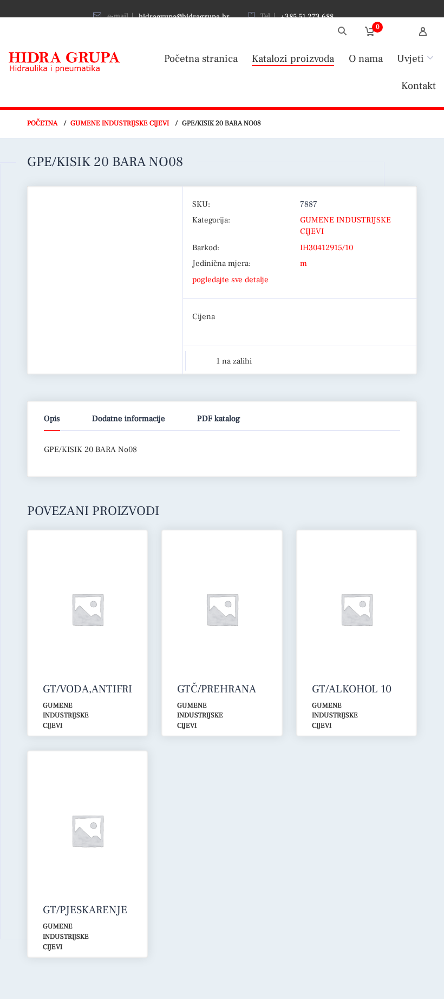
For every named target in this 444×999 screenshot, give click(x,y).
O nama (366, 58)
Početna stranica (201, 58)
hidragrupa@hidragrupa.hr (184, 17)
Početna (42, 123)
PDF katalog (218, 418)
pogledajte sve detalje (230, 280)
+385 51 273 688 (307, 17)
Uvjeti (410, 58)
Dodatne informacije (128, 418)
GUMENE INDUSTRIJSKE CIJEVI (119, 123)
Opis (52, 418)
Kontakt (418, 85)
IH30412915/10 (326, 248)
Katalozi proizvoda (293, 58)
